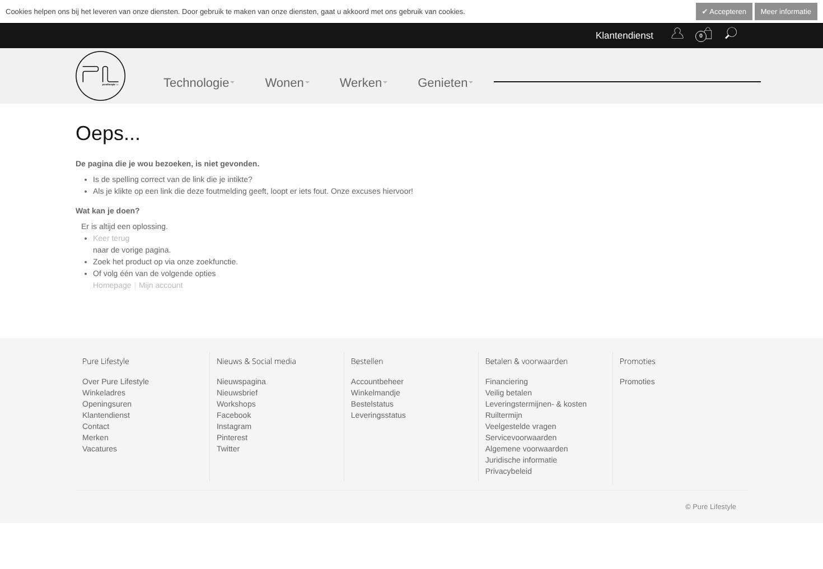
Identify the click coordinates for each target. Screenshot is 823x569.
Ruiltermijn (503, 415)
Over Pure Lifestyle (115, 381)
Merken (95, 437)
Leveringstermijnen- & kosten (536, 403)
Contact (95, 426)
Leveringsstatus (378, 415)
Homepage (112, 285)
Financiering (506, 381)
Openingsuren (107, 403)
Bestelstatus (372, 403)
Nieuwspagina (241, 381)
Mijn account (161, 285)
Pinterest (232, 437)
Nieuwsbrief (237, 392)
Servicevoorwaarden (521, 437)
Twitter (228, 448)
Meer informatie (786, 11)
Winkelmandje (375, 392)
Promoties (637, 381)
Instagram (234, 426)
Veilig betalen (508, 392)
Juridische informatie (521, 459)
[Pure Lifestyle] (100, 76)
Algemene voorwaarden (526, 448)
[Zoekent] (730, 35)
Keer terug (111, 238)
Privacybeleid (508, 471)
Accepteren (727, 11)
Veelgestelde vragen (521, 426)
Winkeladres (103, 392)
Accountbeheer (377, 381)
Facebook (234, 415)
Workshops (236, 403)
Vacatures (99, 448)
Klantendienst (624, 35)
